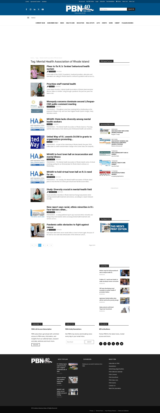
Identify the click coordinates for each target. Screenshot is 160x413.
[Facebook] (26, 9)
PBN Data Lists (113, 380)
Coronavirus (52, 71)
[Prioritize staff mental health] (37, 90)
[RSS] (113, 343)
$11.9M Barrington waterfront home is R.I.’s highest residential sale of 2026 (62, 367)
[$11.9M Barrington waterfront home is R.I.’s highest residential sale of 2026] (73, 366)
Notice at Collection (123, 411)
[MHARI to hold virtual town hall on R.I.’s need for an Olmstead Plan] (37, 177)
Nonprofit (51, 86)
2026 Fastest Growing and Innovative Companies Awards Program (119, 142)
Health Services (50, 106)
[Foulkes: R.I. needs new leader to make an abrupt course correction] (124, 282)
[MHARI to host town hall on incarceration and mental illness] (37, 159)
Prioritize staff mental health (61, 84)
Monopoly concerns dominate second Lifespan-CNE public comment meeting (71, 102)
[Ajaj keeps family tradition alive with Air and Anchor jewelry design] (124, 300)
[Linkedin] (34, 9)
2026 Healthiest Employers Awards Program (120, 131)
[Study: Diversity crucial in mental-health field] (37, 195)
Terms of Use (99, 411)
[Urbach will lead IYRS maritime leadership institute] (73, 380)
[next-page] (51, 245)
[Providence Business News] (80, 8)
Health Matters (52, 192)
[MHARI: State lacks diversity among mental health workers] (37, 124)
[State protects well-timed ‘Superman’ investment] (124, 309)
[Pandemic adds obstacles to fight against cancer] (37, 230)
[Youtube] (42, 9)
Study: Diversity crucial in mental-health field (69, 189)
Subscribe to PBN (114, 363)
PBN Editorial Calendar (115, 372)
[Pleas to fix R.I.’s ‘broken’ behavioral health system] (37, 72)
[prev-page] (32, 245)
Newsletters (112, 366)
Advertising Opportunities (116, 369)
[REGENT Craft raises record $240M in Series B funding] (73, 391)
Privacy (91, 411)
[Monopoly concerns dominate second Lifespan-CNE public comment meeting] (37, 107)
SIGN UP (89, 341)
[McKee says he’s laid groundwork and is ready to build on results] (124, 273)
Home (32, 58)
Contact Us (112, 385)
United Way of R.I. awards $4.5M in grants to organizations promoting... (69, 138)
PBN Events (112, 383)
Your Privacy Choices (110, 411)
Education (49, 124)
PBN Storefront (113, 377)
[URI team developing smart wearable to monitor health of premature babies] (124, 290)
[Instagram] (30, 9)
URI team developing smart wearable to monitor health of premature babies (107, 290)
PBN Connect (113, 374)
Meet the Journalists (115, 388)
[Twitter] (38, 9)
